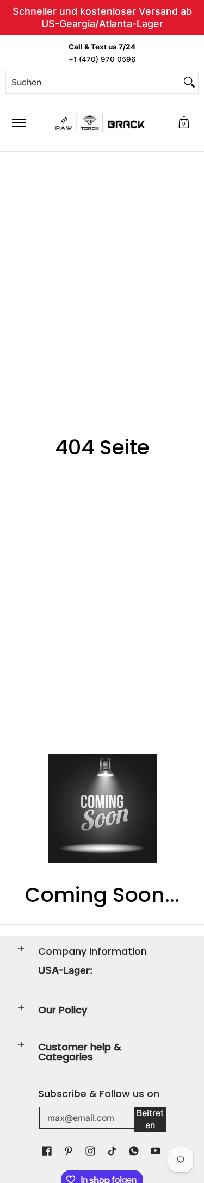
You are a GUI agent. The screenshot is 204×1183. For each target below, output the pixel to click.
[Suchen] (189, 82)
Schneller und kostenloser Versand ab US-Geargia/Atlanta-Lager (102, 17)
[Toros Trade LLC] (100, 122)
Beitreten (150, 1119)
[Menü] (18, 122)
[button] (184, 122)
